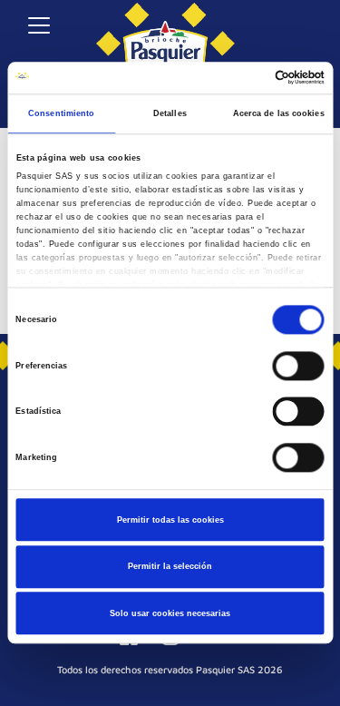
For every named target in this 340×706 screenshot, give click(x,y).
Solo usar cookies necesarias (170, 613)
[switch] (299, 365)
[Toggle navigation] (38, 25)
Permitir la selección (170, 566)
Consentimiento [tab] (61, 113)
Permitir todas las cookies (170, 520)
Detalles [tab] (170, 113)
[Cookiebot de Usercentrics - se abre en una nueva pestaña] (246, 78)
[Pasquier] (166, 37)
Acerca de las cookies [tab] (279, 113)
